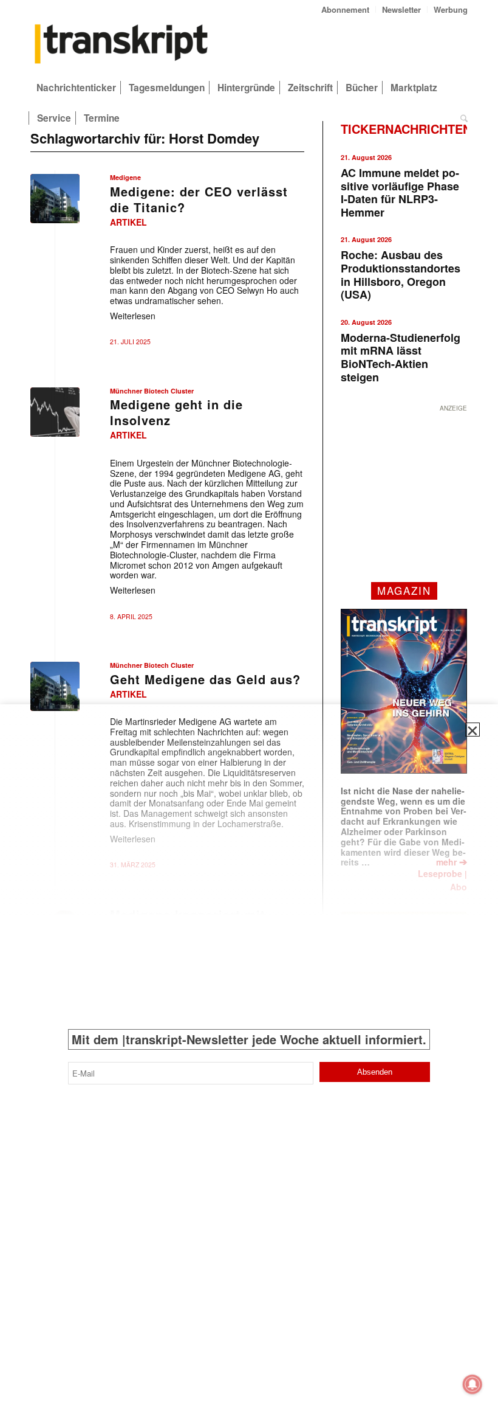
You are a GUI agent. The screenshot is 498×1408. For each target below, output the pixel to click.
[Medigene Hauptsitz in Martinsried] (55, 198)
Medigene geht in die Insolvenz (176, 412)
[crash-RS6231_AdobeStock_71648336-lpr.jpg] (55, 412)
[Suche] (461, 118)
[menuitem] (345, 9)
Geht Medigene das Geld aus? (205, 679)
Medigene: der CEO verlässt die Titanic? (199, 199)
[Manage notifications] (472, 1384)
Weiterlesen (132, 316)
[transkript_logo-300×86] (121, 45)
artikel (128, 222)
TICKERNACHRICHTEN (406, 128)
